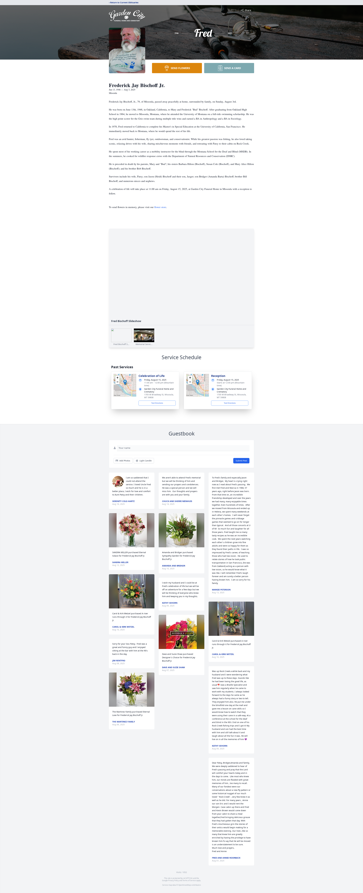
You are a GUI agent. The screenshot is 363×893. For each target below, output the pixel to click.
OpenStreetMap (184, 885)
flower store (160, 207)
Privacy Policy (173, 880)
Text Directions (157, 403)
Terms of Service (189, 880)
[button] (125, 382)
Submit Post (241, 460)
